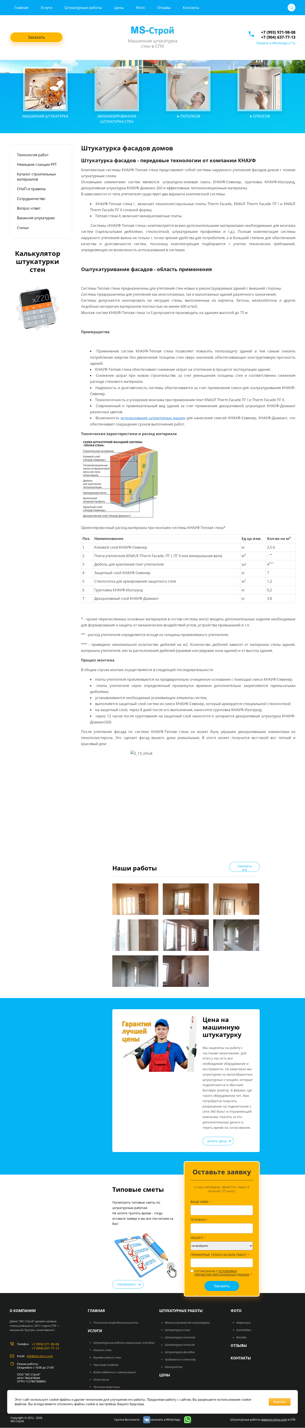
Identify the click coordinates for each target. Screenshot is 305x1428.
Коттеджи (243, 1330)
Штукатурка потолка (180, 1337)
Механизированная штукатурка (187, 1323)
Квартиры (243, 1323)
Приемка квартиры (106, 1387)
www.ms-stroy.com (274, 1419)
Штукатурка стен (177, 1330)
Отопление (101, 1379)
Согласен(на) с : (223, 1272)
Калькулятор (174, 1367)
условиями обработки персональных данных (221, 1273)
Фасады (241, 1337)
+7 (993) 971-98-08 (278, 32)
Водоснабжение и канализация (114, 1372)
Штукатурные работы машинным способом (124, 1343)
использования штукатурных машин (153, 417)
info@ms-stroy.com (40, 1356)
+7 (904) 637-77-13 (278, 37)
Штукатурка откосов (180, 1345)
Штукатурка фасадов (179, 1352)
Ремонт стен (102, 1350)
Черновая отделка (105, 1365)
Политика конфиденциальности (115, 1323)
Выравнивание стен (107, 1357)
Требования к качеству (180, 1359)
